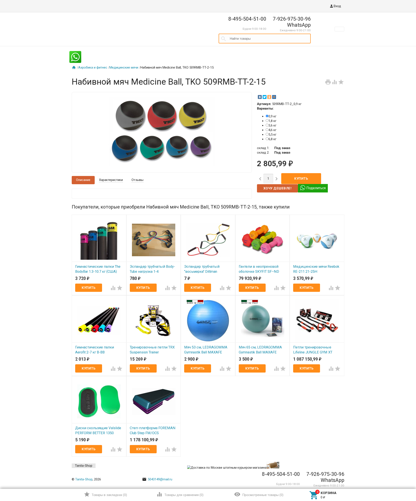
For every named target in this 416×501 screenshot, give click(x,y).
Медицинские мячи (123, 67)
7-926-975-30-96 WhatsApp (292, 22)
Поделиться (316, 188)
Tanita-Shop (83, 466)
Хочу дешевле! (277, 188)
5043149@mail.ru (157, 479)
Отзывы (137, 180)
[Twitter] (264, 97)
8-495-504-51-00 (247, 19)
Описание (83, 180)
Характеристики (111, 180)
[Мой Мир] (274, 97)
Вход (335, 6)
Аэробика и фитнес (92, 67)
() (105, 494)
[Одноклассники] (269, 97)
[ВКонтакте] (260, 97)
